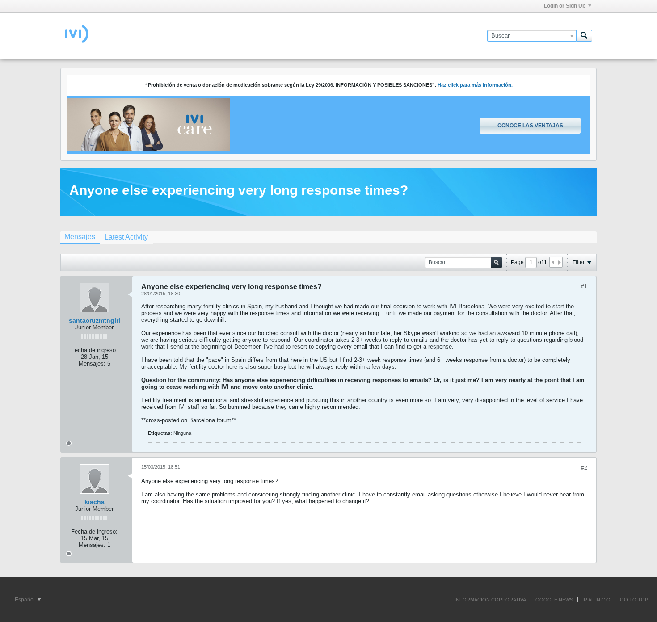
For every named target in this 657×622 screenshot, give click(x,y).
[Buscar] (584, 36)
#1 (584, 286)
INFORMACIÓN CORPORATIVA (490, 599)
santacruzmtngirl (94, 320)
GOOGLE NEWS (554, 599)
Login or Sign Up (564, 6)
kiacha (94, 501)
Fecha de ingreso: (94, 350)
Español (25, 600)
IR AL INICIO (596, 599)
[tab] (80, 237)
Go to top (634, 599)
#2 (584, 468)
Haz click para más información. (475, 85)
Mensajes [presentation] (79, 236)
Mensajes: (92, 363)
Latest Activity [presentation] (126, 237)
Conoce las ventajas (530, 125)
